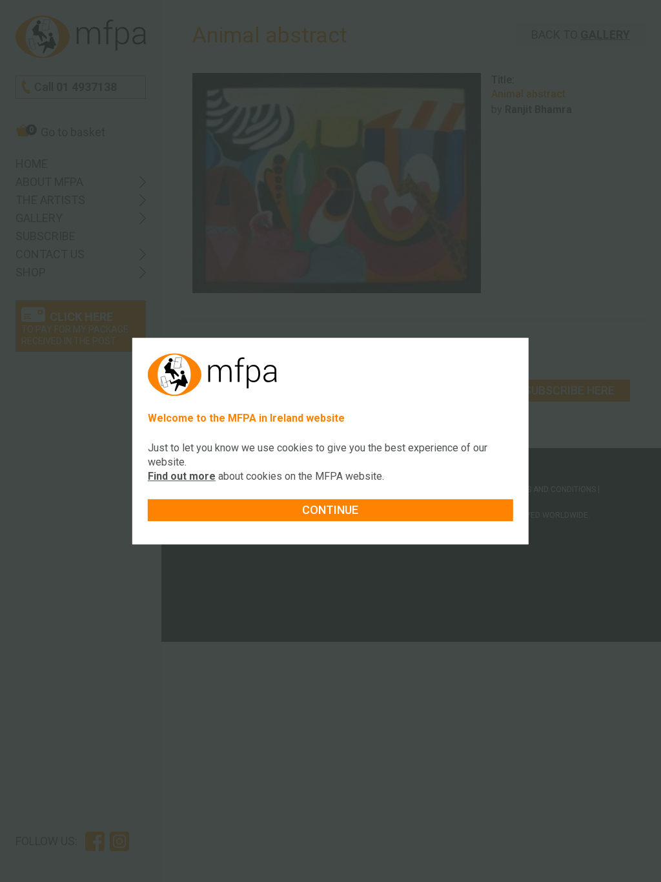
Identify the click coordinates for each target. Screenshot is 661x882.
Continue (330, 510)
